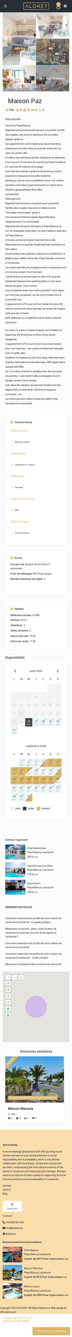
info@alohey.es (14, 1228)
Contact (7, 1185)
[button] (36, 1007)
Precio (18, 558)
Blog (5, 1193)
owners (7, 1189)
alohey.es (10, 1233)
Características (23, 422)
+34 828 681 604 (14, 1222)
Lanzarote (48, 852)
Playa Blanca (34, 852)
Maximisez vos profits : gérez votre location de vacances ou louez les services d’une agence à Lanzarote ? (30, 932)
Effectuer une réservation (51, 1331)
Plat (11, 109)
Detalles (19, 608)
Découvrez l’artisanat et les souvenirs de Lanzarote (33, 964)
